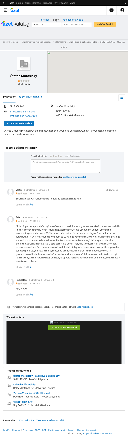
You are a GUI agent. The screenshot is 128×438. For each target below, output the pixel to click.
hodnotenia (24, 84)
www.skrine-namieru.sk (65, 327)
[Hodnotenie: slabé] (22, 193)
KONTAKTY (9, 97)
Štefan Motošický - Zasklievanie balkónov (36, 376)
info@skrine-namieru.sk (22, 111)
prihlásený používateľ (74, 177)
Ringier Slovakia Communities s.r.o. (99, 433)
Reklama (16, 430)
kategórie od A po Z (73, 19)
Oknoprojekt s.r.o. (23, 401)
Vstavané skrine (26, 420)
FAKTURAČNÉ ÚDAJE (30, 97)
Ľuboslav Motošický (24, 384)
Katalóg (6, 430)
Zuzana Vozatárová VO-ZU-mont (31, 393)
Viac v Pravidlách (85, 307)
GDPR (37, 430)
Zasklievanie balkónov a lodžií (50, 420)
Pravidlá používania (57, 430)
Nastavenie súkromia (87, 430)
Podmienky (28, 430)
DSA (44, 430)
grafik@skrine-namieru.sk (23, 116)
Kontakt (71, 430)
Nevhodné (113, 190)
